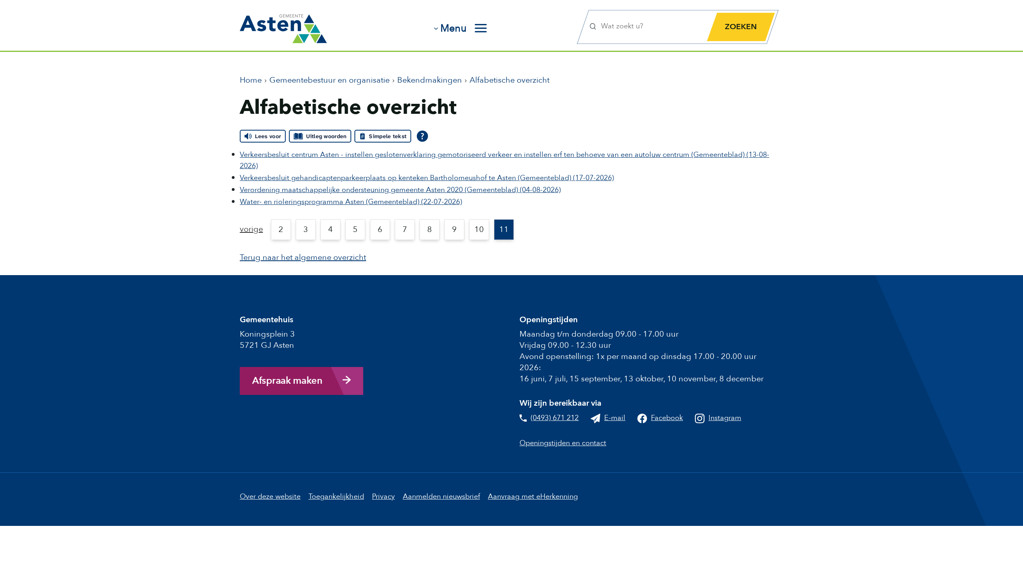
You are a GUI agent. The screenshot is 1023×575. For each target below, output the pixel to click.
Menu (453, 28)
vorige (251, 229)
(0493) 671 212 (555, 418)
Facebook (667, 418)
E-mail (614, 418)
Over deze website (270, 497)
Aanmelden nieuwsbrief (441, 497)
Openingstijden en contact (562, 443)
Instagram (725, 418)
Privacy (383, 497)
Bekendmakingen (429, 80)
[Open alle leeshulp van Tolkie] (422, 136)
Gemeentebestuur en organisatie (329, 80)
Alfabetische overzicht (509, 80)
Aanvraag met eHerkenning (533, 497)
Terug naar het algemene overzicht (303, 257)
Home (251, 80)
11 (504, 229)
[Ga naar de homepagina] (283, 26)
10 (479, 229)
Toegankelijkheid (336, 497)
